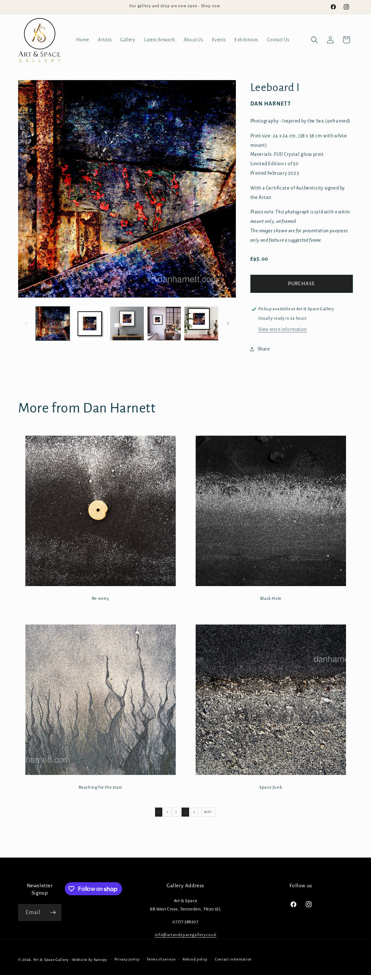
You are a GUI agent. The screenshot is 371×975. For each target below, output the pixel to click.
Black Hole (270, 598)
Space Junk (270, 787)
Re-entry (100, 598)
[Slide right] (228, 323)
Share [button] (264, 349)
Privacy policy (127, 959)
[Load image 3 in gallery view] (127, 323)
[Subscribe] (53, 912)
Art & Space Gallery (51, 960)
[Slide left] (26, 323)
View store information (282, 329)
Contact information (233, 959)
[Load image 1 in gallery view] (53, 323)
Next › (208, 812)
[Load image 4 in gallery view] (164, 323)
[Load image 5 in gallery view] (201, 323)
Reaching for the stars (100, 787)
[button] (314, 40)
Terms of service (161, 959)
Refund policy (195, 959)
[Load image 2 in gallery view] (90, 323)
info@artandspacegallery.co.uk (185, 935)
